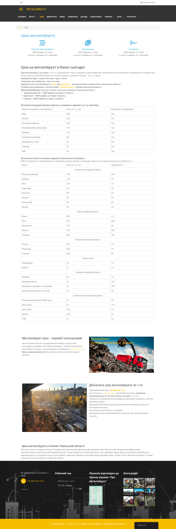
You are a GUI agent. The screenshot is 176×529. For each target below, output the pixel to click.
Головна (22, 17)
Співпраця (73, 17)
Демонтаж (52, 17)
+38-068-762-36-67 (148, 3)
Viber (54, 84)
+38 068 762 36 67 (67, 87)
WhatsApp (65, 84)
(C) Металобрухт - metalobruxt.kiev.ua (65, 524)
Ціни (42, 17)
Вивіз (62, 17)
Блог (119, 17)
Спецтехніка (96, 17)
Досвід (84, 17)
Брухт (32, 17)
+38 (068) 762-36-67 (117, 390)
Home (20, 27)
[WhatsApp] (21, 3)
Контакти (131, 17)
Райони (108, 17)
